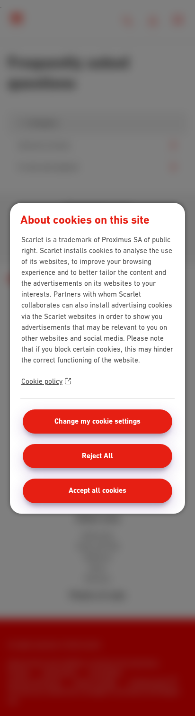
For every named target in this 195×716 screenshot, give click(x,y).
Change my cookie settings (97, 421)
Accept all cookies (97, 490)
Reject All (97, 456)
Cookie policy (41, 381)
